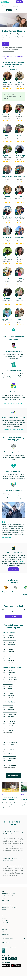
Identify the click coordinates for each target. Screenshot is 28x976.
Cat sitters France (8, 753)
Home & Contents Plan (7, 905)
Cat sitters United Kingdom (10, 742)
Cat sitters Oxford (8, 635)
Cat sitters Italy (7, 760)
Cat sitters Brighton (8, 675)
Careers (4, 925)
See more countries (9, 767)
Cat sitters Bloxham (8, 651)
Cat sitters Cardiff (8, 693)
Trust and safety (6, 900)
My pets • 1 (9, 10)
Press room (4, 929)
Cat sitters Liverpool (8, 695)
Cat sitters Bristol (8, 670)
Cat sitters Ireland (8, 763)
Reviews (4, 909)
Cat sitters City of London (10, 679)
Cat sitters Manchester (9, 677)
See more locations (9, 663)
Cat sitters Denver (8, 730)
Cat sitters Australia (8, 744)
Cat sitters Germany (8, 749)
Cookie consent (6, 912)
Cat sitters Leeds (7, 684)
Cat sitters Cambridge (9, 681)
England (6, 58)
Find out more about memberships (13, 430)
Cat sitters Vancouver (9, 721)
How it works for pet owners (8, 893)
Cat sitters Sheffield (8, 688)
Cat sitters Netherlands (9, 758)
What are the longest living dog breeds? (9, 798)
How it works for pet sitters (8, 896)
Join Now (19, 1)
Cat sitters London (8, 705)
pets (3, 794)
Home (3, 56)
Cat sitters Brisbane (8, 716)
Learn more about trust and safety (13, 403)
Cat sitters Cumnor (8, 656)
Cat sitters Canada (8, 747)
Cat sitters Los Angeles (9, 714)
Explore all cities (13, 776)
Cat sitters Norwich (8, 691)
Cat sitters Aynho (8, 649)
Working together (6, 934)
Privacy (14, 974)
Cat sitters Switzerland (9, 765)
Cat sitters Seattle (8, 726)
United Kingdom (19, 56)
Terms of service (6, 974)
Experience (16, 10)
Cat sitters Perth (7, 719)
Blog (3, 927)
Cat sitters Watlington (9, 644)
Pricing (3, 898)
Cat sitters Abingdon (9, 637)
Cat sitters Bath (7, 686)
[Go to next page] (17, 329)
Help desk (4, 902)
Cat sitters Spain (7, 751)
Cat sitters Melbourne (9, 709)
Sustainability (5, 922)
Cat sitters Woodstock (9, 640)
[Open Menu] (25, 1)
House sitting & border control (9, 907)
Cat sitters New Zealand (9, 756)
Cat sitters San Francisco (10, 723)
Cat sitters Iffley (7, 658)
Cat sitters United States (10, 740)
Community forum (6, 920)
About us (4, 918)
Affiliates (4, 932)
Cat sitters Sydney (8, 707)
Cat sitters (10, 56)
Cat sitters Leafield (8, 660)
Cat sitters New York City (10, 712)
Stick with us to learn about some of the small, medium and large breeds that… (10, 805)
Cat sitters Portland (8, 728)
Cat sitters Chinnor (8, 654)
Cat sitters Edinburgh (9, 672)
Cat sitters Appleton (8, 647)
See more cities (7, 733)
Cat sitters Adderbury (9, 642)
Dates (3, 10)
